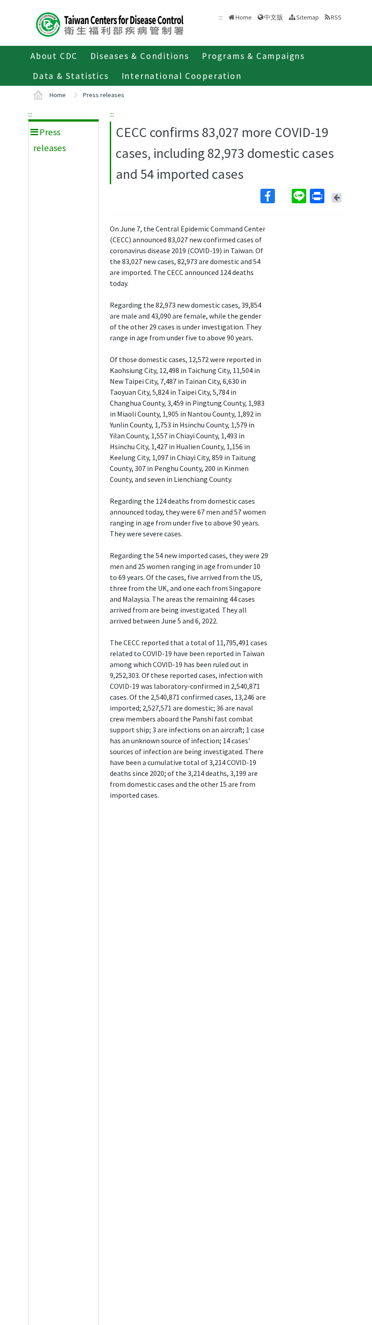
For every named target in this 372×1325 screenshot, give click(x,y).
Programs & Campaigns (253, 55)
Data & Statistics (71, 75)
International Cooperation (182, 75)
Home (243, 17)
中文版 (273, 16)
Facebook (275, 196)
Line (300, 196)
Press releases (103, 95)
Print (318, 196)
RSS (336, 17)
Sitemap (307, 17)
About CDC (54, 55)
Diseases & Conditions (139, 55)
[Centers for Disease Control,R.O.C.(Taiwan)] (109, 23)
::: (30, 113)
